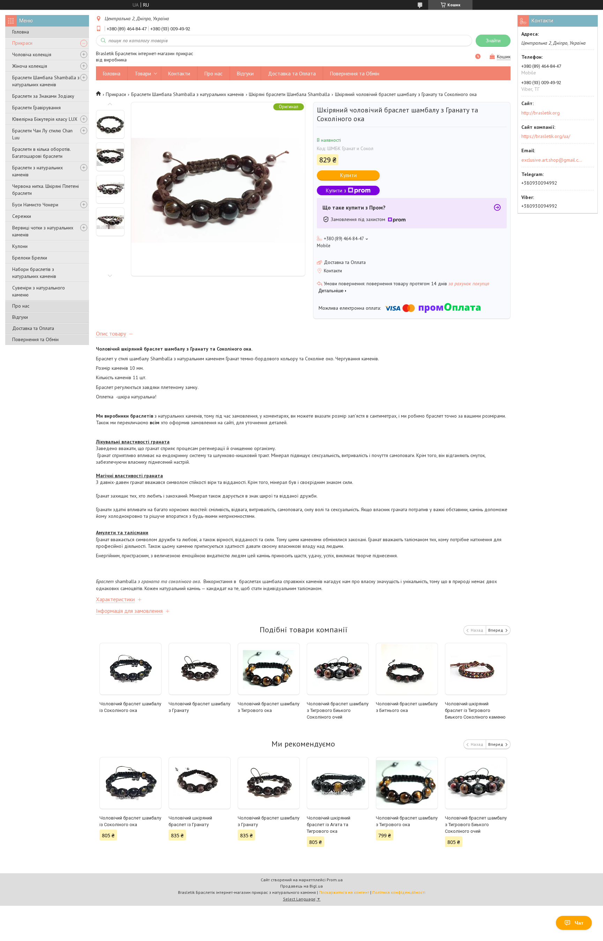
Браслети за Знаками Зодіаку (43, 96)
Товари (143, 73)
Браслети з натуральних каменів (37, 171)
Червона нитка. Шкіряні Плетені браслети (45, 189)
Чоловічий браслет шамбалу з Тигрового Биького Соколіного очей (337, 710)
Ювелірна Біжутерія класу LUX (44, 119)
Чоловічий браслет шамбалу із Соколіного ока (130, 707)
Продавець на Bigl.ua (301, 886)
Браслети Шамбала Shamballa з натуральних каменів (46, 81)
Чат (579, 923)
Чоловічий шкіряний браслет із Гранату (190, 821)
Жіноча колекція (29, 66)
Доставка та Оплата (33, 328)
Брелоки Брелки (29, 258)
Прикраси (22, 43)
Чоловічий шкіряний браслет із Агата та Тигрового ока (328, 824)
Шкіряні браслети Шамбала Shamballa (289, 94)
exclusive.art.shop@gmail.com (551, 160)
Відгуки (20, 317)
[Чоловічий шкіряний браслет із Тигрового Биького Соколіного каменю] (476, 669)
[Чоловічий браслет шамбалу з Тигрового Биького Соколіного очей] (338, 669)
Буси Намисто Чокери (35, 204)
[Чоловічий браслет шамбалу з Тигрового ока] (269, 669)
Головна (20, 32)
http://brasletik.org (540, 113)
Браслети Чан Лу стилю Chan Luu (42, 134)
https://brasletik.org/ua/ (545, 136)
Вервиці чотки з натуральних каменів (42, 231)
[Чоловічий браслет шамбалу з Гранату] (200, 669)
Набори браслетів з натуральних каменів (34, 272)
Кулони (20, 246)
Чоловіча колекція (31, 54)
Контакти (179, 73)
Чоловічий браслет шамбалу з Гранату (199, 707)
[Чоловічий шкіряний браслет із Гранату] (200, 783)
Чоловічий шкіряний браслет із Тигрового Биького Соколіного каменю (475, 710)
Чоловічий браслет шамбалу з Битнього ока (407, 707)
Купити (348, 175)
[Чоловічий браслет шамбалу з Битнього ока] (407, 669)
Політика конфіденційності (398, 892)
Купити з (336, 190)
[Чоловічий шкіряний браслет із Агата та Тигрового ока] (338, 783)
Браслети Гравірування (36, 107)
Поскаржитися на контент (344, 892)
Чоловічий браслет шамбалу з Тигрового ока (268, 707)
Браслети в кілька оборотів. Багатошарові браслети (41, 152)
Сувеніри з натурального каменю (38, 291)
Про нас (20, 306)
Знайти (493, 40)
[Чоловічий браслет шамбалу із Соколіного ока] (130, 669)
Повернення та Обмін (35, 339)
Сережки (21, 216)
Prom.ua (335, 879)
